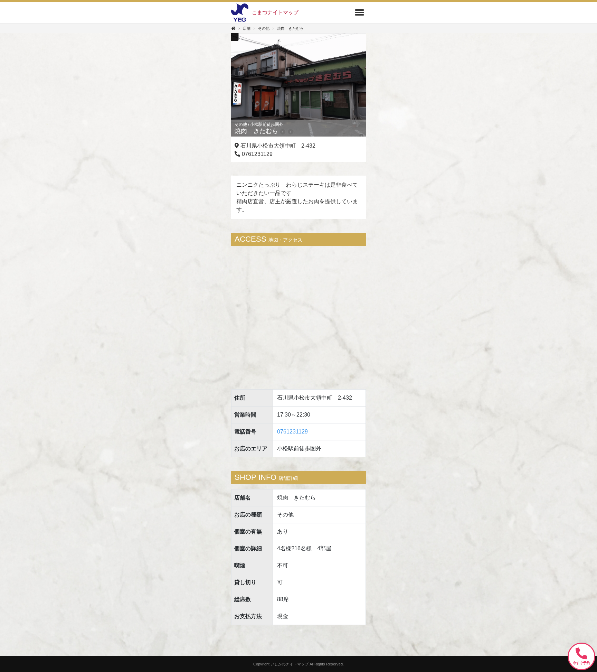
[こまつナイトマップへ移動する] (233, 28)
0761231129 (292, 432)
